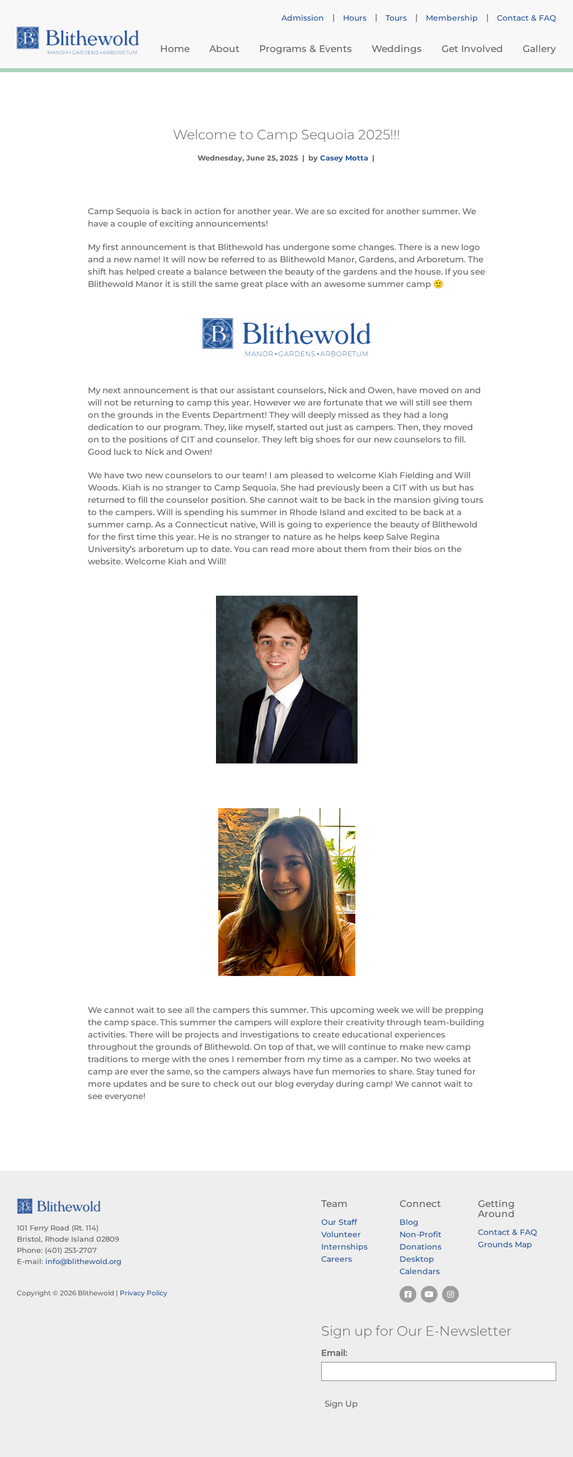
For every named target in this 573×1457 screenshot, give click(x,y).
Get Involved (472, 48)
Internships (344, 1247)
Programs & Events (305, 48)
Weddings (397, 48)
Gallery (539, 48)
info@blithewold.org (83, 1261)
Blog (409, 1222)
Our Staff (339, 1222)
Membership (452, 18)
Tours (396, 18)
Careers (336, 1259)
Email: (334, 1352)
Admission (302, 18)
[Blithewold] (78, 40)
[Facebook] (408, 1294)
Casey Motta (344, 157)
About (224, 48)
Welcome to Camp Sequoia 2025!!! (286, 134)
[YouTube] (429, 1294)
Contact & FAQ (526, 18)
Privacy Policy (143, 1293)
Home (175, 48)
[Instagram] (450, 1294)
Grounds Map (505, 1244)
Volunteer (341, 1234)
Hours (355, 18)
